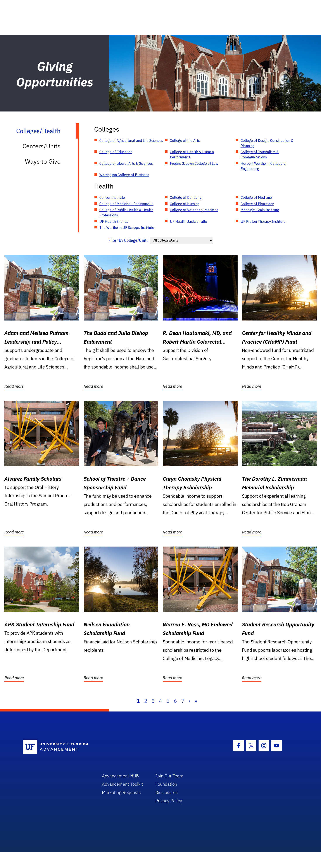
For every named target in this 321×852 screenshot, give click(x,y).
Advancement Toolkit (122, 784)
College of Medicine (256, 197)
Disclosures (166, 792)
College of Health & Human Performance (192, 154)
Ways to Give (42, 161)
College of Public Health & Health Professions (126, 212)
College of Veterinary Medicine (194, 210)
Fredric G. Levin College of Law (194, 163)
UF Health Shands (113, 221)
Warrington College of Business (124, 175)
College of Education (115, 152)
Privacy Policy (168, 801)
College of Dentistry (186, 197)
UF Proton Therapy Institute (263, 221)
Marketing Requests (121, 792)
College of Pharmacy (257, 204)
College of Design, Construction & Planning (267, 143)
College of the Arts (185, 140)
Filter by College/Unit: (128, 240)
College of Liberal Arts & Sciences (126, 163)
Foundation (166, 784)
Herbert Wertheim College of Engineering (264, 166)
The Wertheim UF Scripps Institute (126, 227)
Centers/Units (41, 146)
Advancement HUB (120, 776)
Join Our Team (169, 776)
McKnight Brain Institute (260, 210)
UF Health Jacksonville (188, 221)
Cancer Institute (112, 197)
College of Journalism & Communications (260, 154)
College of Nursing (184, 204)
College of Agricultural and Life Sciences (131, 140)
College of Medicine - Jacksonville (126, 204)
